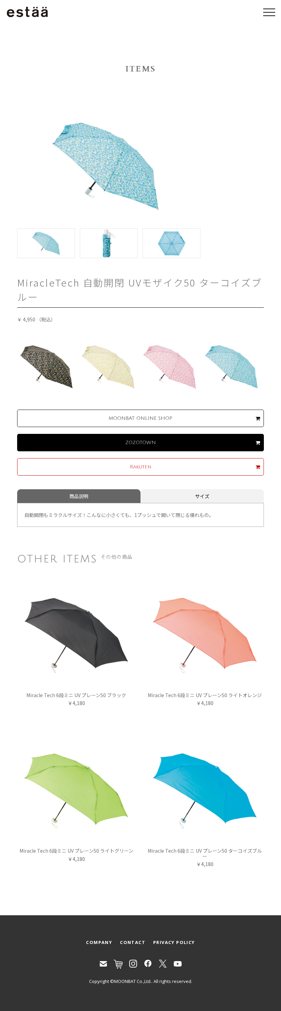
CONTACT (132, 942)
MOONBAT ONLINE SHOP (140, 418)
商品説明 (78, 496)
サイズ (202, 496)
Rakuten (140, 466)
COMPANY (99, 942)
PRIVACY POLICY (174, 942)
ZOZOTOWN (140, 442)
